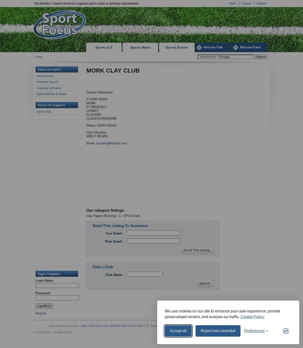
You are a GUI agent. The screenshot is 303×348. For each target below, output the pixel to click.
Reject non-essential (218, 331)
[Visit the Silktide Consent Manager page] (286, 331)
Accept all (178, 331)
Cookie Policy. (253, 316)
